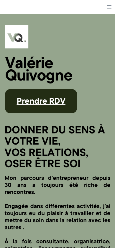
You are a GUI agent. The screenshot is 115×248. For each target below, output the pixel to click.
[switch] (109, 7)
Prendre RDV (41, 100)
